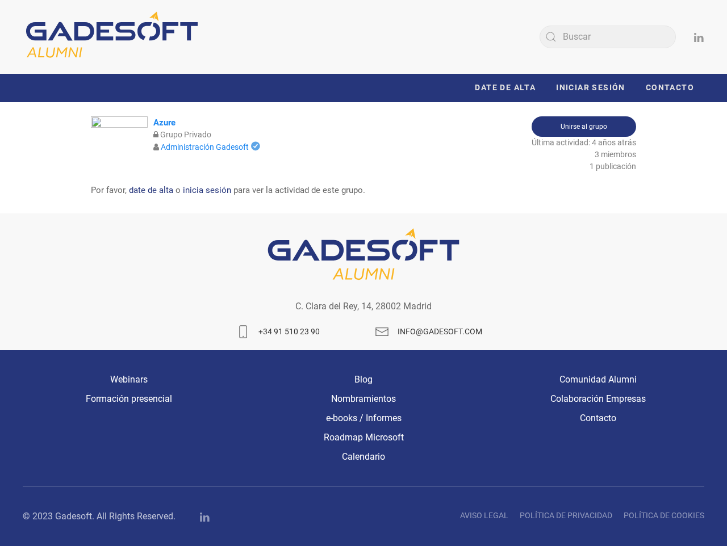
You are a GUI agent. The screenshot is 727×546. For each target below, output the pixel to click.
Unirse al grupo (584, 127)
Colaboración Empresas (598, 398)
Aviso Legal (484, 515)
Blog (363, 379)
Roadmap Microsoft (364, 437)
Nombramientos (363, 398)
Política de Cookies (664, 515)
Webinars (129, 379)
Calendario (363, 456)
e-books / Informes (364, 418)
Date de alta (505, 87)
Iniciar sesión (590, 87)
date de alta (151, 190)
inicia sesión (207, 190)
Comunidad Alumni (598, 379)
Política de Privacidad (566, 515)
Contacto (670, 87)
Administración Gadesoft (205, 147)
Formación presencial (129, 398)
